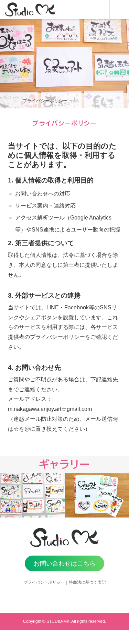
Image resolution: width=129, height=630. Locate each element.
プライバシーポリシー (44, 582)
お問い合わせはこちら (65, 563)
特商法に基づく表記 (87, 582)
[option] (32, 495)
